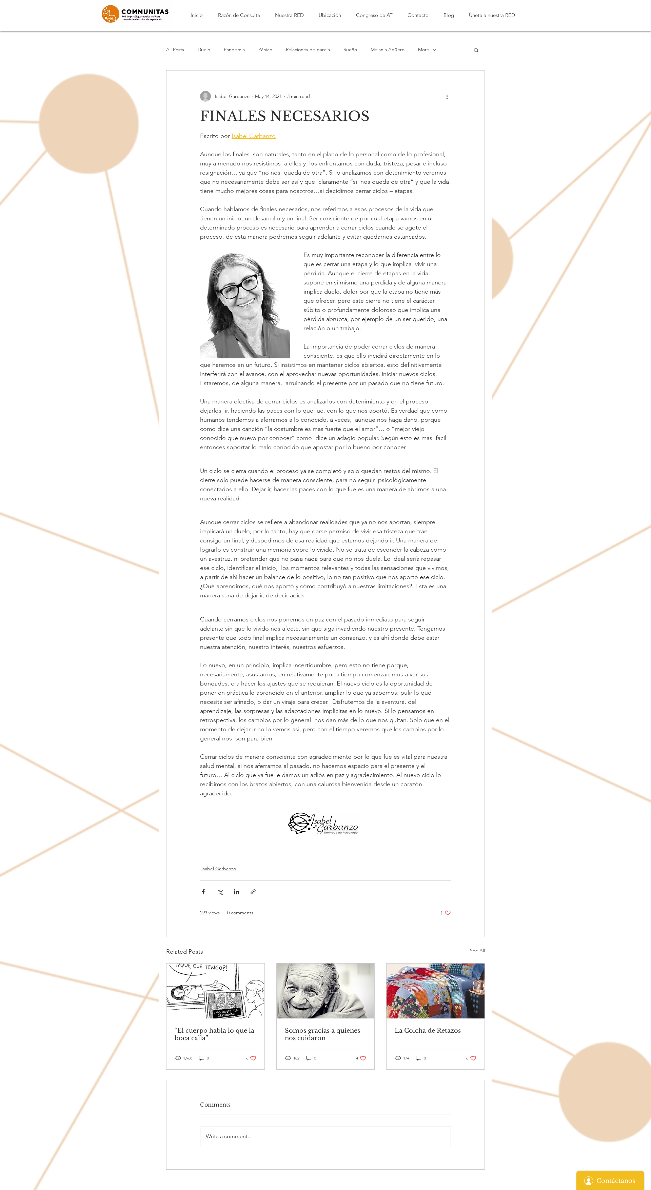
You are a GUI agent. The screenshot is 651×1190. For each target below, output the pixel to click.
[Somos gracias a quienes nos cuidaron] (326, 991)
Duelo (204, 49)
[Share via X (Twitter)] (220, 892)
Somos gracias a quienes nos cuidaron (322, 1034)
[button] (239, 15)
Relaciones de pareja (308, 49)
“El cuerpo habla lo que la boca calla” (214, 1034)
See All (477, 951)
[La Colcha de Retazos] (436, 991)
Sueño (350, 49)
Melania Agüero (388, 49)
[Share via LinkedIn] (236, 892)
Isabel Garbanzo (218, 869)
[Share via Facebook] (203, 892)
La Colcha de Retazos (428, 1030)
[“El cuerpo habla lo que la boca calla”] (215, 991)
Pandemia (234, 49)
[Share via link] (253, 892)
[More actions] (447, 96)
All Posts (175, 49)
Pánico (265, 49)
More (423, 49)
